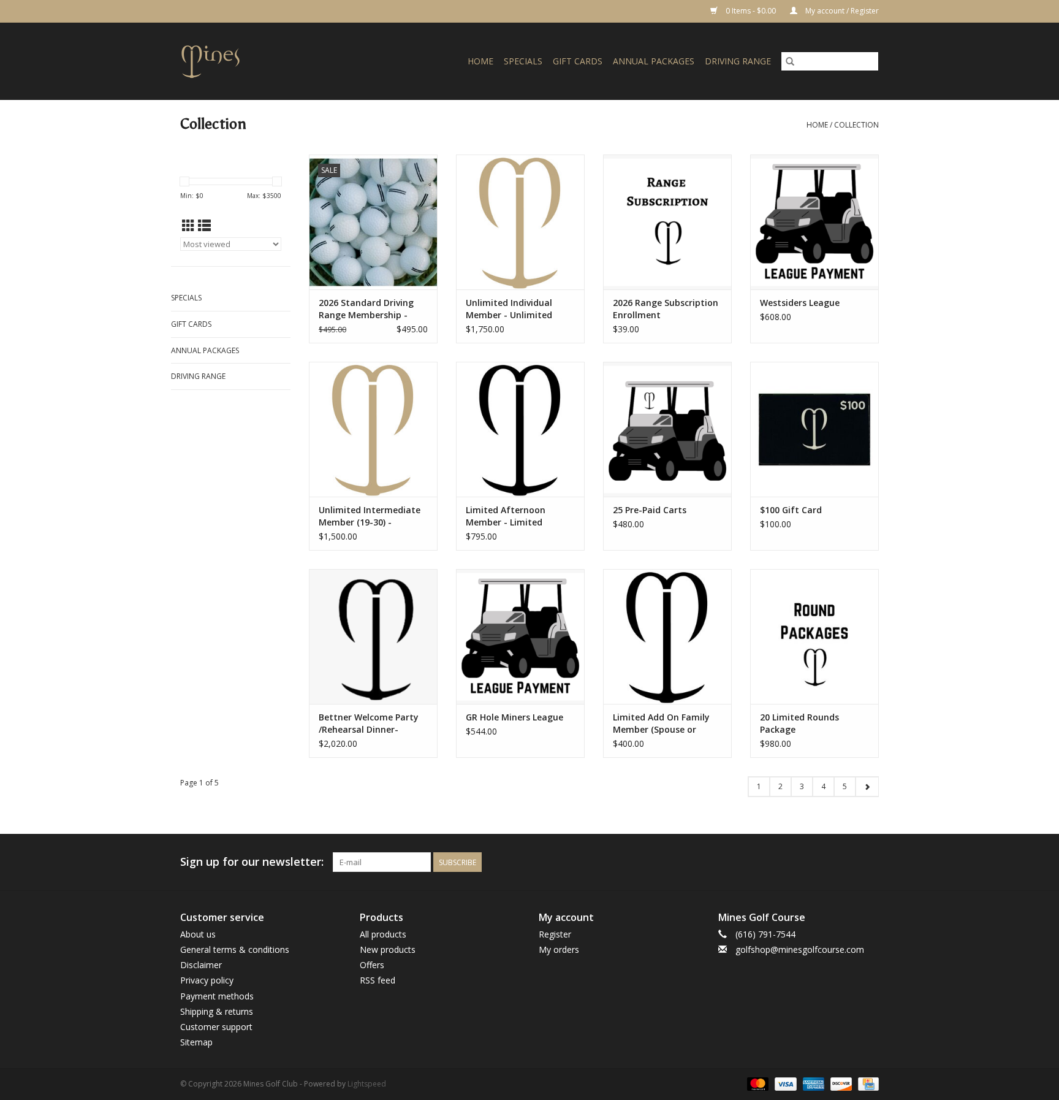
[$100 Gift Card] (814, 429)
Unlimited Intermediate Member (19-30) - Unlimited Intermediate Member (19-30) (369, 516)
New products (388, 949)
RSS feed (377, 980)
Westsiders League (800, 302)
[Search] (790, 61)
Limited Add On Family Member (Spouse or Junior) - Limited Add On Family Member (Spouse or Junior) (664, 723)
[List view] (204, 225)
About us (198, 934)
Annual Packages (653, 61)
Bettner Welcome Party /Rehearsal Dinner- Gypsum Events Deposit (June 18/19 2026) (369, 723)
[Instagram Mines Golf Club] (869, 862)
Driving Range (738, 61)
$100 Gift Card (791, 510)
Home (480, 61)
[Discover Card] (840, 1083)
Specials (523, 61)
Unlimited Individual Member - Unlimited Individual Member (509, 309)
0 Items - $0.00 (751, 11)
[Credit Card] (866, 1083)
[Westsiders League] (814, 222)
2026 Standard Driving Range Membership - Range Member (366, 309)
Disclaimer (201, 965)
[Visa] (784, 1083)
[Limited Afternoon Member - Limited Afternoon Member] (520, 429)
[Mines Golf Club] (225, 61)
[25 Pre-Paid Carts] (667, 429)
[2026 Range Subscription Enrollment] (667, 222)
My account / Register (841, 11)
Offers (372, 965)
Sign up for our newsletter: (252, 861)
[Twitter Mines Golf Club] (847, 862)
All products (383, 934)
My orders (559, 949)
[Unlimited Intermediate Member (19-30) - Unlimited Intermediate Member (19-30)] (373, 429)
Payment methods (217, 996)
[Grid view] (188, 225)
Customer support (216, 1027)
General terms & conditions (234, 949)
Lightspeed (366, 1084)
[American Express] (812, 1083)
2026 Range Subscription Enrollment (665, 309)
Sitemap (196, 1042)
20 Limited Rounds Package (799, 723)
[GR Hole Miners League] (520, 636)
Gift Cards (577, 61)
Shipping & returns (216, 1011)
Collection (856, 125)
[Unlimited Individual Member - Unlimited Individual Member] (520, 222)
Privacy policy (206, 980)
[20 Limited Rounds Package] (814, 636)
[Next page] (867, 786)
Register (555, 934)
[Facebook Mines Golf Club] (825, 862)
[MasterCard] (756, 1083)
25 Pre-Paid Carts (649, 510)
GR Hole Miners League (514, 717)
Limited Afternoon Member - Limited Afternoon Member (507, 516)
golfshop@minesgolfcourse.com (799, 949)
